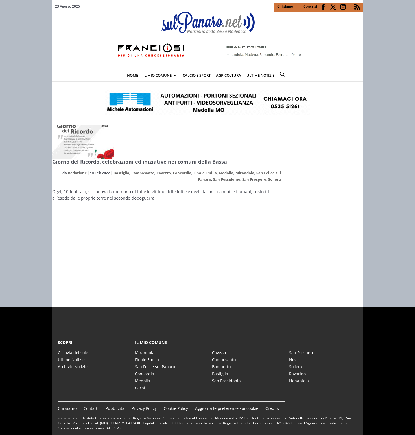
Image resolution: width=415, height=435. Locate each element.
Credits (272, 408)
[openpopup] (358, 76)
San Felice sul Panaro (155, 366)
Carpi (140, 387)
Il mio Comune (157, 75)
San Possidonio (226, 179)
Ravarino (297, 373)
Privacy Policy (144, 408)
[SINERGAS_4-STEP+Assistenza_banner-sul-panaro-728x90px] (207, 62)
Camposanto (142, 172)
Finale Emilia (205, 172)
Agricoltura (228, 75)
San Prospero (254, 179)
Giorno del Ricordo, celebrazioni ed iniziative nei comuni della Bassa (139, 161)
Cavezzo (163, 172)
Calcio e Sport (197, 75)
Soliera (274, 179)
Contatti (310, 6)
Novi (293, 359)
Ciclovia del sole (73, 352)
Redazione (77, 172)
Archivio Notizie (73, 366)
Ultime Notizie (71, 359)
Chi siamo (285, 6)
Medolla (226, 172)
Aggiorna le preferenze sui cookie (226, 408)
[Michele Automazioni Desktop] (207, 102)
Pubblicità (115, 408)
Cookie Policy (176, 408)
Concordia (182, 172)
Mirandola (244, 172)
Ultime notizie (260, 75)
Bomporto (221, 366)
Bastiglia (121, 172)
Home (132, 75)
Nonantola (299, 380)
